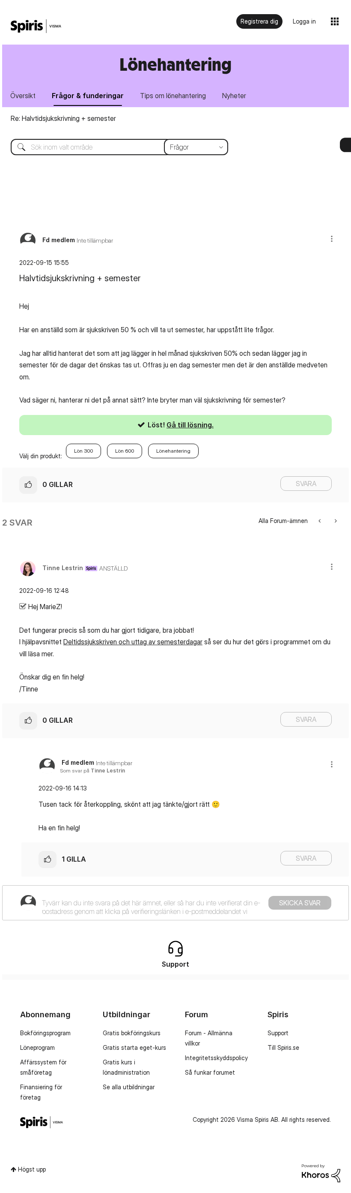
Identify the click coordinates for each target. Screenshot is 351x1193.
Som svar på (92, 770)
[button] (332, 238)
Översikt (23, 95)
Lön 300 (83, 451)
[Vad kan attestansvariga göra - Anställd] (334, 521)
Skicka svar (300, 903)
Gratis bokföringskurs (132, 1033)
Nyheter (234, 95)
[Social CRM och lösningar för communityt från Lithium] (321, 1172)
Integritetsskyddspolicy (216, 1057)
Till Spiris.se (283, 1047)
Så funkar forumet (210, 1072)
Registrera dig (259, 21)
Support (278, 1033)
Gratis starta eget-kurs (134, 1047)
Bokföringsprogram (45, 1033)
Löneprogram (37, 1047)
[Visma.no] (36, 26)
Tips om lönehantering (173, 95)
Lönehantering (173, 451)
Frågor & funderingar (88, 95)
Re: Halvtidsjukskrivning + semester (63, 118)
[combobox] (113, 147)
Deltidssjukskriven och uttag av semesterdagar (132, 641)
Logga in (304, 21)
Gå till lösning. (190, 425)
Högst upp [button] (32, 1169)
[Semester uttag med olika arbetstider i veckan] (320, 521)
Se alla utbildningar (129, 1087)
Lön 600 (124, 451)
